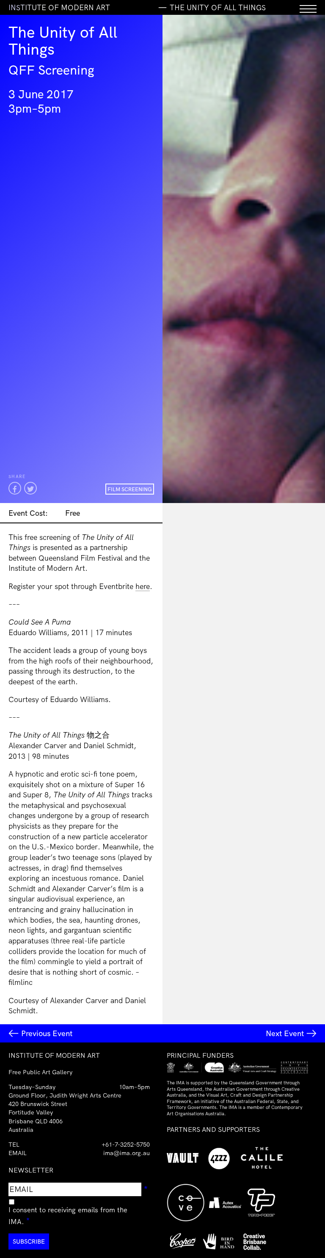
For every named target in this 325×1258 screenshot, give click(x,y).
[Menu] (308, 7)
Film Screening (129, 489)
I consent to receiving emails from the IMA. (67, 1215)
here (142, 586)
